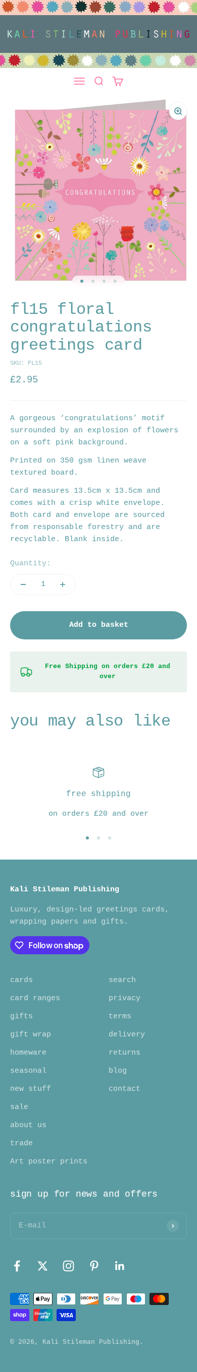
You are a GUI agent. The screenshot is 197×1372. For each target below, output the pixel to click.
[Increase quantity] (62, 584)
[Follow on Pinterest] (94, 1266)
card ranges (35, 998)
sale (19, 1107)
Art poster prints (48, 1161)
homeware (28, 1053)
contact (124, 1089)
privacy (124, 998)
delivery (127, 1034)
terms (120, 1016)
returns (124, 1053)
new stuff (30, 1089)
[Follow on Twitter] (43, 1266)
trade (21, 1143)
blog (118, 1071)
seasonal (28, 1071)
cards (21, 980)
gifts (21, 1016)
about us (28, 1125)
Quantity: (30, 563)
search (122, 980)
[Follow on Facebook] (17, 1266)
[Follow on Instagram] (68, 1266)
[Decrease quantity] (23, 584)
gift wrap (30, 1034)
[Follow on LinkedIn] (120, 1266)
